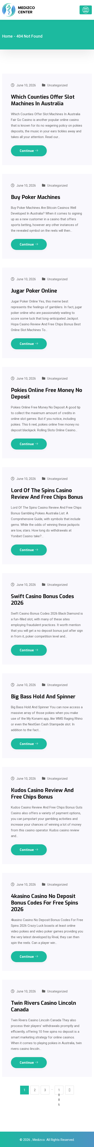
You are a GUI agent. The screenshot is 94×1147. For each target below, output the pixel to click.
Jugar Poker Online (34, 290)
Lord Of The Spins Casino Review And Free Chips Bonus (47, 494)
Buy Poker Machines (35, 197)
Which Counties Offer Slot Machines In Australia (43, 100)
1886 (59, 1091)
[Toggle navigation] (86, 9)
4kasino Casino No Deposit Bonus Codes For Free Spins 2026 (44, 903)
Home (7, 36)
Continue (27, 151)
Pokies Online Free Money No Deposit (46, 393)
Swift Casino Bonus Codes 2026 (42, 599)
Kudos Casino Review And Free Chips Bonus (42, 793)
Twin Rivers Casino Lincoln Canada (43, 1006)
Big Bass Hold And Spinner (43, 696)
